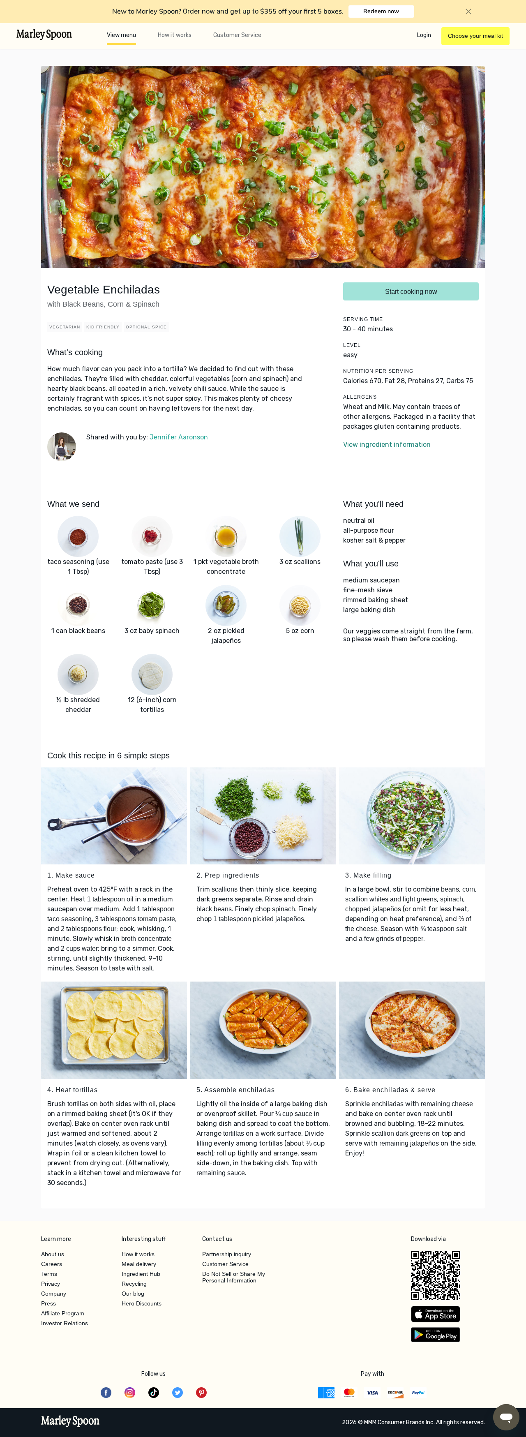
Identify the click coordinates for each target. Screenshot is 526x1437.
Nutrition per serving (378, 371)
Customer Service (237, 35)
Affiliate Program (62, 1313)
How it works (174, 35)
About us (52, 1254)
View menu (121, 35)
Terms (49, 1274)
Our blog (133, 1293)
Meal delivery (139, 1264)
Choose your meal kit (475, 35)
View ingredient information (387, 444)
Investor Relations (64, 1323)
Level (352, 345)
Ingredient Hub (141, 1274)
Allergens (360, 397)
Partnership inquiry (226, 1254)
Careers (51, 1264)
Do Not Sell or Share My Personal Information (233, 1277)
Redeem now (381, 11)
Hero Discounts (141, 1303)
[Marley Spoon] (70, 1422)
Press (48, 1303)
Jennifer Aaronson (179, 437)
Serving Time (363, 319)
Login (424, 35)
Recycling (134, 1283)
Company (53, 1293)
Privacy (50, 1283)
